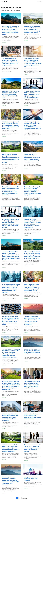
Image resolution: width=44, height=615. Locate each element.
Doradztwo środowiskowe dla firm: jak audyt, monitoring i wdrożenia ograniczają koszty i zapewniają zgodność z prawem (32, 448)
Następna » (24, 498)
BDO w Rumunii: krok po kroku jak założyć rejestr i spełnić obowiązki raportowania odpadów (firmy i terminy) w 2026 (10, 94)
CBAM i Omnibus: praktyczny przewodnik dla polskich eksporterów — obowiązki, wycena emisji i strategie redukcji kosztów (32, 385)
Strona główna (40, 1)
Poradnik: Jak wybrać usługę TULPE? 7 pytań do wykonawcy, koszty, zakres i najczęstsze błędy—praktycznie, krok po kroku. (32, 94)
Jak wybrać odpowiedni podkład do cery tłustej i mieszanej (30, 478)
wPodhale (4, 2)
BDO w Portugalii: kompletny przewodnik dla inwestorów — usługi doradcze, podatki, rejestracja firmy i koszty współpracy (10, 417)
